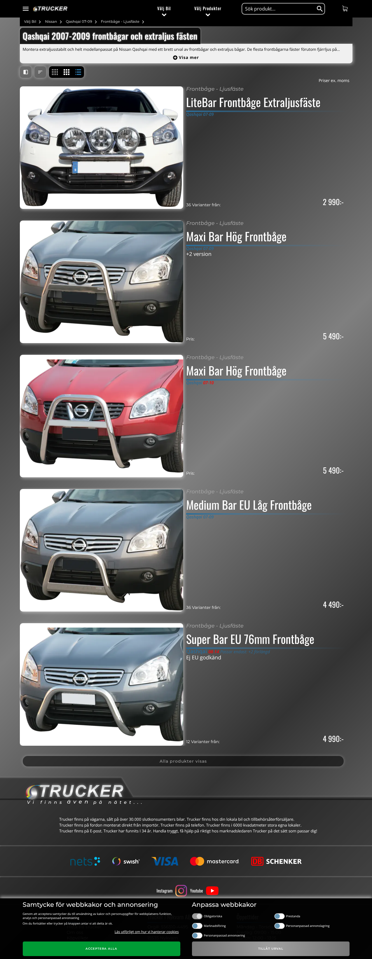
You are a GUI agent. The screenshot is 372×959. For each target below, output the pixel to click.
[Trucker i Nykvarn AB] (50, 9)
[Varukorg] (345, 8)
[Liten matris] (54, 72)
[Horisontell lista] (78, 72)
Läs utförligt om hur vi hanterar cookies (147, 931)
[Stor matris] (66, 72)
